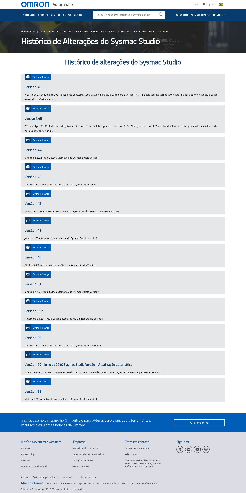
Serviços (78, 14)
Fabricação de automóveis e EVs (140, 483)
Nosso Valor (29, 14)
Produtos (43, 14)
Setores (67, 14)
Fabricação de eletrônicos (61, 483)
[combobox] (129, 15)
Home (24, 31)
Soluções (55, 14)
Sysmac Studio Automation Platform (99, 483)
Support (37, 31)
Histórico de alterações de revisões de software (89, 31)
